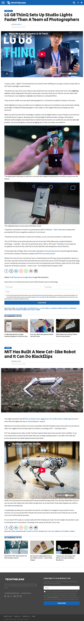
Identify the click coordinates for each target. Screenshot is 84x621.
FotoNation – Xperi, (51, 229)
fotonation (32, 308)
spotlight (31, 309)
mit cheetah (56, 531)
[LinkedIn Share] (16, 271)
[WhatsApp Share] (26, 271)
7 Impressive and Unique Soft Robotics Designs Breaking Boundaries (65, 558)
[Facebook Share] (6, 271)
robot (72, 531)
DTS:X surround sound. (46, 253)
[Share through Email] (31, 271)
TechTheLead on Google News (21, 277)
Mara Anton (17, 24)
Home (33, 616)
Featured (23, 308)
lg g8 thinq (44, 308)
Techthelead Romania (12, 593)
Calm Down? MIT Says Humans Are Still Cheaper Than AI (15, 557)
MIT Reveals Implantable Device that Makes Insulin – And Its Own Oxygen (41, 558)
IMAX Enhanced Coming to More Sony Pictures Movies (66, 336)
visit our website (41, 297)
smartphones (21, 309)
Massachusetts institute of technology (32, 531)
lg (38, 308)
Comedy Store (26, 593)
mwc (6, 309)
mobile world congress (66, 308)
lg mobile (53, 308)
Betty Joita (17, 361)
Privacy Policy (8, 616)
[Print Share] (36, 271)
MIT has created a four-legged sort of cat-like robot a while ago (47, 419)
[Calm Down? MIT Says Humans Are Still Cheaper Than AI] (16, 553)
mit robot (65, 531)
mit (49, 531)
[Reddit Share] (21, 271)
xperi (38, 309)
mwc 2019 (12, 309)
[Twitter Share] (11, 271)
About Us (17, 616)
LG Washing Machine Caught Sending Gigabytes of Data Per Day (16, 336)
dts (17, 308)
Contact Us (26, 616)
